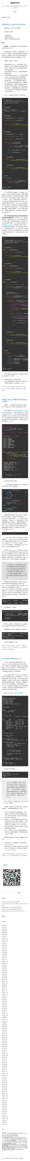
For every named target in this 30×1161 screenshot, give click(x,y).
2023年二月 (4, 988)
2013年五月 (4, 1044)
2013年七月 (4, 1042)
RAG (6, 1142)
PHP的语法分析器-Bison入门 (19, 410)
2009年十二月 (5, 1116)
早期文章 (5, 865)
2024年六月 (4, 972)
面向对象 (21, 1149)
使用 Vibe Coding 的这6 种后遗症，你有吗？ (12, 909)
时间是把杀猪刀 (12, 1146)
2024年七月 (4, 970)
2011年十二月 (5, 1073)
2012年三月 (4, 1068)
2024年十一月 (5, 963)
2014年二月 (4, 1033)
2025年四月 (4, 954)
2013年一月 (4, 1051)
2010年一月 (4, 1115)
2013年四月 (4, 1046)
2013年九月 (4, 1040)
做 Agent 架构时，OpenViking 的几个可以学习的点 (13, 910)
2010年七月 (4, 1104)
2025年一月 (4, 959)
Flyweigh (22, 383)
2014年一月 (4, 1035)
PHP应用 (18, 1139)
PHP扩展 (24, 1138)
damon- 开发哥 (5, 1158)
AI (10, 1133)
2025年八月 (4, 947)
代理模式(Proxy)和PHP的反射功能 (13, 24)
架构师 (20, 1146)
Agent (8, 1133)
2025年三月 (4, 956)
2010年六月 (4, 1106)
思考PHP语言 (21, 1144)
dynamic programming (10, 1136)
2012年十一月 (5, 1055)
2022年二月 (4, 1010)
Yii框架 (19, 1142)
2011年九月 (4, 1078)
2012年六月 (4, 1062)
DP (9, 1135)
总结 (25, 1144)
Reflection (7, 388)
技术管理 (5, 1146)
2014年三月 (4, 1031)
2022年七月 (4, 1001)
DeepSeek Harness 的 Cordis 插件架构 (10, 901)
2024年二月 (4, 979)
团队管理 (13, 1144)
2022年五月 (4, 1004)
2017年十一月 (5, 1019)
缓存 (22, 1147)
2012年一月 (4, 1071)
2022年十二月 (5, 992)
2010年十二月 (5, 1095)
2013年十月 (4, 1039)
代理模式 (13, 388)
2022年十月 (4, 995)
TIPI (8, 855)
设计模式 (18, 388)
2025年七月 (4, 948)
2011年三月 (4, 1089)
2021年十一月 (5, 1015)
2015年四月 (4, 1026)
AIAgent (14, 1133)
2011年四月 (4, 1087)
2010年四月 (4, 1109)
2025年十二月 (5, 939)
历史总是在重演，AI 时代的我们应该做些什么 (12, 907)
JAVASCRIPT (22, 1137)
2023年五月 (4, 985)
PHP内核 (12, 1138)
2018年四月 (4, 1017)
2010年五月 (4, 1107)
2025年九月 (4, 945)
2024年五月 (4, 974)
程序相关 (23, 645)
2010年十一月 (5, 1096)
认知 (24, 1147)
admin (3, 390)
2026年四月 (4, 932)
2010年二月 (4, 1113)
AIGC (24, 1133)
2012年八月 (4, 1059)
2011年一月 (4, 1093)
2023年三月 (4, 986)
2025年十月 (4, 943)
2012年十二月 (5, 1053)
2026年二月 (4, 936)
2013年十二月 (5, 1037)
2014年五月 (4, 1030)
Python (3, 1142)
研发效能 (13, 1147)
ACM (4, 1133)
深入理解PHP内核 (14, 855)
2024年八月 (4, 968)
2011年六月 (4, 1084)
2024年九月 (4, 966)
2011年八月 (4, 1080)
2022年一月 (4, 1012)
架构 (16, 1146)
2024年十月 (4, 965)
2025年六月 (4, 950)
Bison (8, 647)
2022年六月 (4, 1003)
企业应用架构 (24, 1142)
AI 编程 (6, 1135)
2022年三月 (4, 1008)
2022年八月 (4, 999)
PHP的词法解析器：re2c (8, 412)
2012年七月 (4, 1060)
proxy (3, 388)
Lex (11, 647)
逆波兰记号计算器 (18, 693)
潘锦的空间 (15, 3)
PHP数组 (4, 1141)
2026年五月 (4, 930)
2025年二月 (4, 957)
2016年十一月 (5, 1021)
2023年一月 (4, 990)
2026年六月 (4, 929)
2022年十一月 (5, 994)
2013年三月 (4, 1048)
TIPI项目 (16, 642)
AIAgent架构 (20, 1133)
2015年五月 (4, 1024)
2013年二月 (4, 1050)
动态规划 (6, 1144)
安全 (17, 1144)
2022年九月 (4, 997)
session (13, 1142)
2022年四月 (4, 1006)
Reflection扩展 (8, 224)
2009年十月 (4, 1120)
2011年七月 (4, 1082)
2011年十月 (4, 1077)
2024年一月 (4, 981)
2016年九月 (4, 1022)
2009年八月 (4, 1124)
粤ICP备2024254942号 (13, 1158)
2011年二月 (4, 1091)
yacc (19, 647)
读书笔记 (17, 1149)
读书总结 (11, 1149)
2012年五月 (4, 1064)
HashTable (16, 1137)
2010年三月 (4, 1111)
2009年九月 (4, 1122)
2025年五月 (4, 952)
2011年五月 (4, 1086)
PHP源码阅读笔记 (22, 1141)
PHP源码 (15, 647)
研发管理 (18, 1147)
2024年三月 (4, 977)
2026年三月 (4, 934)
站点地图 (21, 1158)
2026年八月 (4, 925)
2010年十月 (4, 1098)
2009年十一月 (5, 1118)
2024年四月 (4, 975)
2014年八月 (4, 1028)
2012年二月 (4, 1069)
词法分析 (24, 647)
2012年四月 (4, 1066)
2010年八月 (4, 1102)
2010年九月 (4, 1100)
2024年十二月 (5, 961)
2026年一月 (4, 938)
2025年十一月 (5, 941)
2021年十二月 (5, 1013)
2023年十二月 (5, 983)
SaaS (9, 1142)
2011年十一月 (5, 1075)
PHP (19, 386)
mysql (3, 1138)
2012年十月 (4, 1057)
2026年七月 (4, 927)
